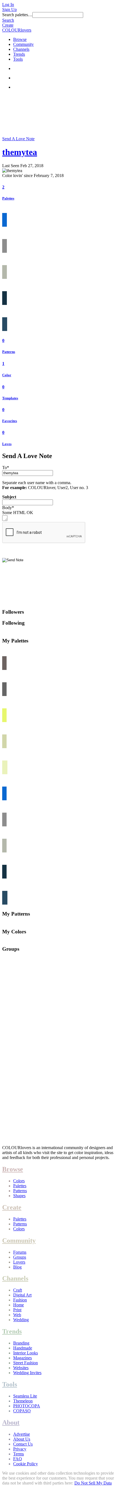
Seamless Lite (25, 1396)
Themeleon (23, 1401)
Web (17, 1314)
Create (7, 25)
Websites (21, 1367)
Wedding (21, 1319)
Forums (19, 1252)
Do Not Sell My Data (93, 1483)
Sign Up (9, 9)
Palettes (8, 198)
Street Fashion (25, 1362)
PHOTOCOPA (26, 1406)
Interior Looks (25, 1353)
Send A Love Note (18, 138)
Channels (21, 49)
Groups (19, 1257)
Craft (17, 1290)
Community (23, 44)
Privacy (19, 1449)
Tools (18, 59)
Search (8, 20)
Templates (10, 398)
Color (6, 375)
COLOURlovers (16, 30)
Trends (19, 54)
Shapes (19, 1195)
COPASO (22, 1410)
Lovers (19, 1262)
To (5, 467)
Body (8, 507)
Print (17, 1309)
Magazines (22, 1358)
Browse (20, 39)
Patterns (8, 352)
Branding (21, 1343)
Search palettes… (17, 14)
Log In (8, 4)
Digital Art (22, 1295)
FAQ (17, 1459)
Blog (17, 1267)
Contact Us (23, 1444)
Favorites (9, 421)
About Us (21, 1439)
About (10, 1422)
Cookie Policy (25, 1463)
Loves (7, 444)
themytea (19, 152)
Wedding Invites (27, 1372)
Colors (19, 1180)
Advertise (21, 1434)
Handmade (22, 1348)
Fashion (20, 1300)
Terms (18, 1454)
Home (18, 1305)
